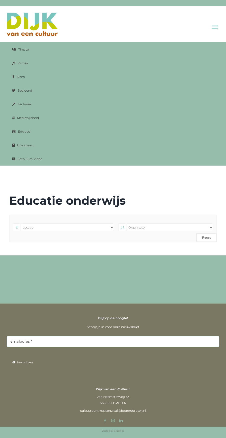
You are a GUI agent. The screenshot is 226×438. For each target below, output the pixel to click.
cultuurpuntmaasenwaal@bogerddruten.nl (113, 411)
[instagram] (113, 420)
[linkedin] (121, 420)
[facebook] (105, 420)
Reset (206, 237)
